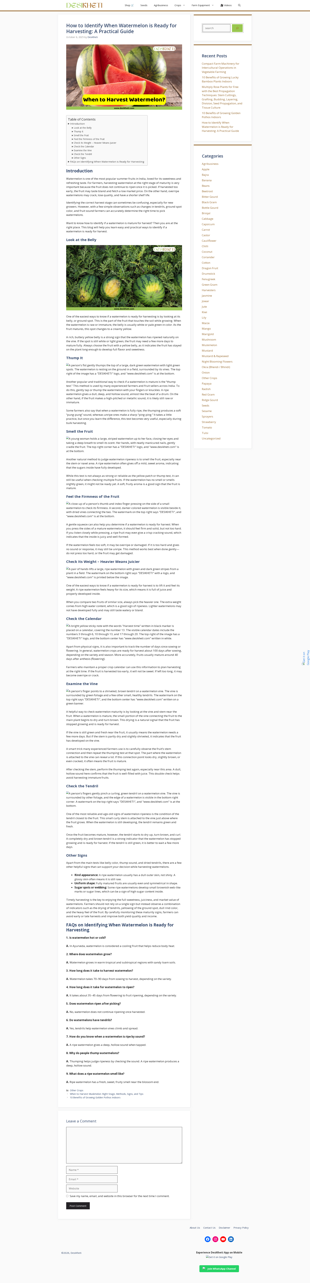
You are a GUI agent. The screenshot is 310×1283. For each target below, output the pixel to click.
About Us (195, 1227)
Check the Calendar (84, 146)
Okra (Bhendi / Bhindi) (216, 367)
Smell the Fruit (81, 135)
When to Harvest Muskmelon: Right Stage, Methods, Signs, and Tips (106, 1093)
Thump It (78, 131)
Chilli (205, 246)
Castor (206, 235)
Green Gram (209, 284)
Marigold (208, 334)
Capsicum (208, 224)
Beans (206, 186)
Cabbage (207, 219)
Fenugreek (208, 279)
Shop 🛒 (129, 5)
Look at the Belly (83, 127)
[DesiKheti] (84, 5)
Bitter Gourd (210, 197)
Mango (206, 328)
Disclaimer (224, 1227)
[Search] (237, 28)
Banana (207, 180)
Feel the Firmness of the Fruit (89, 139)
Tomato (207, 427)
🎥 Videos (226, 5)
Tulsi (205, 433)
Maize (206, 323)
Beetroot (207, 191)
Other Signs (80, 157)
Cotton (206, 262)
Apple (205, 169)
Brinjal (206, 213)
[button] (239, 5)
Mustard (207, 350)
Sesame (207, 411)
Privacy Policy (241, 1227)
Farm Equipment (201, 5)
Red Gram (208, 394)
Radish (206, 389)
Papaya (207, 383)
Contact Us (209, 1227)
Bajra (205, 175)
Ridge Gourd (210, 400)
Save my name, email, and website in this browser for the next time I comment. (120, 1196)
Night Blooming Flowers (217, 361)
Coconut (207, 251)
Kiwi (204, 312)
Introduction (77, 123)
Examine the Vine (83, 150)
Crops (178, 5)
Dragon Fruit (210, 268)
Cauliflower (209, 241)
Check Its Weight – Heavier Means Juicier (95, 142)
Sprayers (207, 416)
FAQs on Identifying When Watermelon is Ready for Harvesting (107, 161)
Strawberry (209, 422)
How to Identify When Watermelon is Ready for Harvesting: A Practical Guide (220, 127)
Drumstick (208, 273)
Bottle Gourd (210, 208)
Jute (204, 306)
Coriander (208, 257)
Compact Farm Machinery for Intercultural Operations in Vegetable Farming (220, 68)
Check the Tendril (83, 154)
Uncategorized (211, 438)
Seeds (143, 5)
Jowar (205, 301)
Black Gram (209, 202)
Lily (204, 317)
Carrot (206, 230)
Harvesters (209, 290)
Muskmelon (209, 345)
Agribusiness (161, 5)
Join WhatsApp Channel (221, 1268)
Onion (206, 372)
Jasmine (207, 295)
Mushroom (209, 339)
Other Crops (76, 1090)
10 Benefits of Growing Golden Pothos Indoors (95, 1097)
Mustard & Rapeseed (215, 356)
